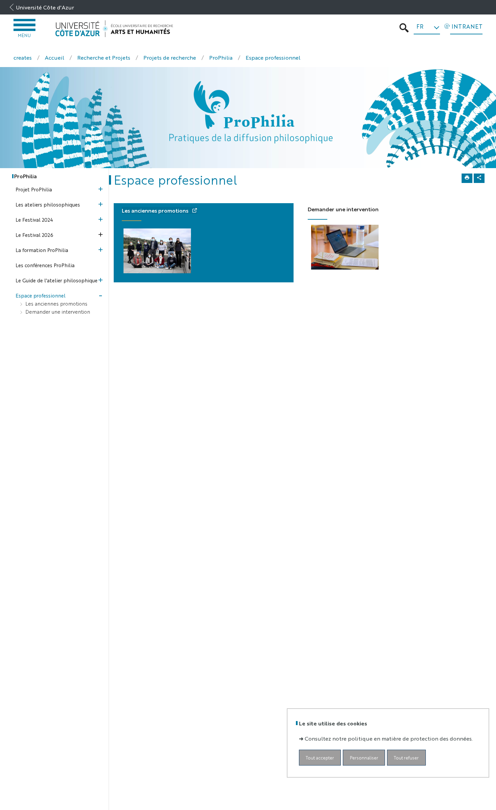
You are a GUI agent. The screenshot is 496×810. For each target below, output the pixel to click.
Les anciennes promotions (156, 210)
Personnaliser (364, 757)
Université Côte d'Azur (45, 7)
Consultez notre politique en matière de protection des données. (389, 738)
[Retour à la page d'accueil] (114, 29)
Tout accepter (320, 757)
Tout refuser (406, 757)
